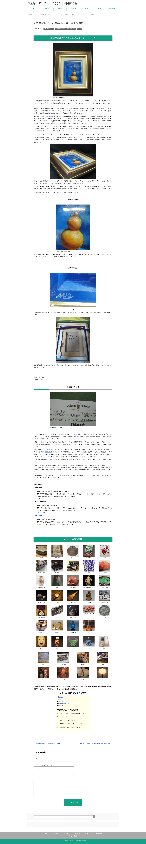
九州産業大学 (75, 434)
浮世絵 (42, 116)
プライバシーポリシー (75, 835)
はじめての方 (86, 8)
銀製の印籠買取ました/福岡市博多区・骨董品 (48, 743)
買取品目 (47, 8)
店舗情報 (99, 8)
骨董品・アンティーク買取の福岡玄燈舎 (52, 3)
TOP (41, 14)
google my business (63, 703)
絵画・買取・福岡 (71, 28)
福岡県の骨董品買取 (60, 28)
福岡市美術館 (38, 515)
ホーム (34, 8)
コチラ (79, 693)
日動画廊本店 (48, 452)
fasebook (60, 699)
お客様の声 (73, 8)
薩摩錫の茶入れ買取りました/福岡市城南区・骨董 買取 (95, 743)
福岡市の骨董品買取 (49, 28)
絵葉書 (51, 116)
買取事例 (60, 8)
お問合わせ (112, 8)
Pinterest (60, 697)
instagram (60, 701)
